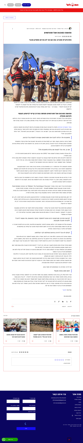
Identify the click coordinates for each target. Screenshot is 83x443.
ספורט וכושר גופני (67, 296)
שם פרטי (32, 398)
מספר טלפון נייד (15, 405)
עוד (32, 18)
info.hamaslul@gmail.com (59, 400)
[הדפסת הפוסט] (55, 301)
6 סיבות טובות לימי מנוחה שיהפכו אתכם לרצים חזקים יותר (15, 336)
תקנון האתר (78, 418)
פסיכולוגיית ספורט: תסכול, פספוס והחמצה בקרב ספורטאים (68, 336)
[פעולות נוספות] (12, 29)
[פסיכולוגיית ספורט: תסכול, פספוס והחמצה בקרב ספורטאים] (68, 325)
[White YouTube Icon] (37, 2)
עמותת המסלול (41, 18)
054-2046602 (62, 398)
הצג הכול (5, 315)
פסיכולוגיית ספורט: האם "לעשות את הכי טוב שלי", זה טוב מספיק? (42, 336)
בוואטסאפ (53, 398)
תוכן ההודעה (31, 411)
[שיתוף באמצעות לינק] (59, 301)
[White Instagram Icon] (33, 2)
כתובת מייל (32, 405)
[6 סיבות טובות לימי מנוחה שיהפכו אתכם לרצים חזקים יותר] (15, 325)
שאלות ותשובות (54, 18)
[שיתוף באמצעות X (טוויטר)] (67, 301)
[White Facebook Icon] (29, 2)
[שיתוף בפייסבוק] (70, 301)
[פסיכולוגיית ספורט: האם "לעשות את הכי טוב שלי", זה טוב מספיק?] (41, 325)
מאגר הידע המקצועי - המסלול (71, 18)
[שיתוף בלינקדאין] (63, 301)
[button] (19, 17)
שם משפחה (16, 398)
